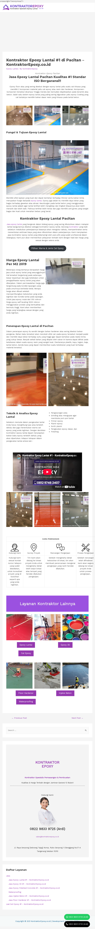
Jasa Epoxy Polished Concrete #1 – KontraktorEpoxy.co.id (34, 888)
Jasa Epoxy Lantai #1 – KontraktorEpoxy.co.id (29, 880)
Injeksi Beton (65, 693)
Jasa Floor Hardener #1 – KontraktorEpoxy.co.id (30, 900)
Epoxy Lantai (12, 69)
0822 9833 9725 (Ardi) (47, 829)
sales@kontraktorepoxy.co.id (47, 837)
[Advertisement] (47, 30)
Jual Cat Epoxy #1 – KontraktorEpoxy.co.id (24, 904)
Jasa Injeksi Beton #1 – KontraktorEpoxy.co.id (29, 896)
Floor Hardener (25, 693)
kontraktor (74, 227)
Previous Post (19, 718)
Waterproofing (26, 701)
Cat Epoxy (26, 653)
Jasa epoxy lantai (14, 224)
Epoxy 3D (65, 645)
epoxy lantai (36, 201)
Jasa (8, 876)
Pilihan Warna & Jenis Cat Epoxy (47, 248)
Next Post (77, 718)
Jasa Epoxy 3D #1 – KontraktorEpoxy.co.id (27, 884)
